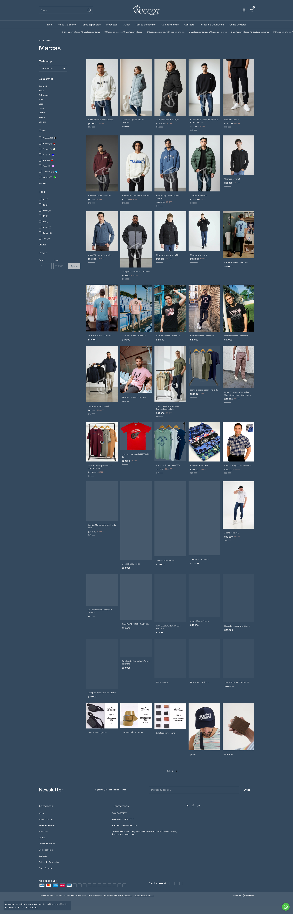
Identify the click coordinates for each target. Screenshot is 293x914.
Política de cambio (145, 24)
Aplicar (74, 266)
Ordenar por (46, 61)
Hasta (55, 260)
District (42, 112)
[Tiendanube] (243, 895)
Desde (42, 260)
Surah (41, 99)
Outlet (126, 24)
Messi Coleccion (67, 24)
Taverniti (43, 86)
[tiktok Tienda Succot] (198, 806)
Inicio (49, 24)
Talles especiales (91, 24)
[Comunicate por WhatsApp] (286, 907)
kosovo (42, 117)
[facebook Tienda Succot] (193, 806)
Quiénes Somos (170, 24)
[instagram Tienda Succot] (187, 806)
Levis (41, 108)
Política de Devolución (212, 24)
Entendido (33, 907)
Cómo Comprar (237, 24)
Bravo (41, 90)
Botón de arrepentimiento (144, 895)
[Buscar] (89, 10)
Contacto (189, 24)
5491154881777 (119, 813)
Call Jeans (43, 95)
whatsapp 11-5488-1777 (123, 819)
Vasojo (41, 104)
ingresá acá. (128, 895)
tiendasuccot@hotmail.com (124, 825)
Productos (111, 24)
